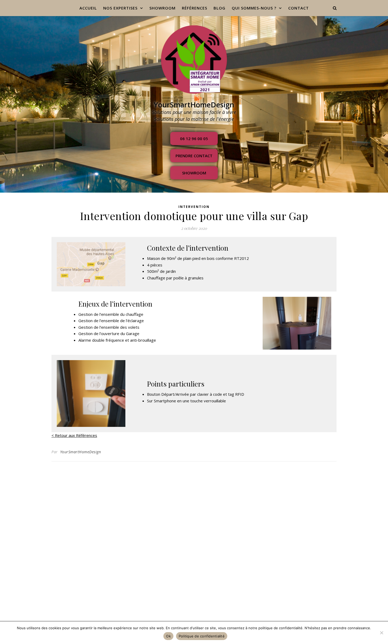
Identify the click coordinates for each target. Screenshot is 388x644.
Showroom (194, 172)
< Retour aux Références (74, 435)
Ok (168, 636)
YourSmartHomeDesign (80, 451)
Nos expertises (120, 8)
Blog (219, 8)
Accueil (88, 8)
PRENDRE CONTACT (194, 155)
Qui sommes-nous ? (254, 8)
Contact (298, 8)
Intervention (194, 206)
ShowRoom (162, 8)
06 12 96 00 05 (194, 138)
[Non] (381, 632)
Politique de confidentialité (202, 636)
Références (194, 8)
